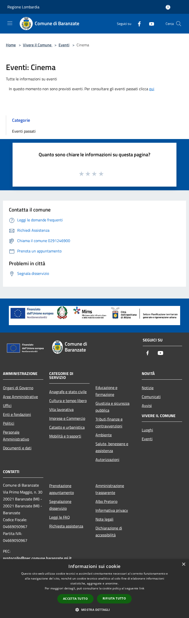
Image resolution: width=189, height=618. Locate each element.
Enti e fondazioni (17, 414)
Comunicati (151, 397)
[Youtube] (150, 23)
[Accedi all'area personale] (168, 7)
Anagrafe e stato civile (68, 392)
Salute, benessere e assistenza (111, 447)
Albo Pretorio (106, 501)
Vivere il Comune (37, 45)
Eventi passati (24, 131)
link (141, 588)
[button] (94, 609)
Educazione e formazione (106, 391)
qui (151, 89)
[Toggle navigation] (10, 23)
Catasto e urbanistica (67, 427)
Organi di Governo (18, 388)
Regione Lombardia (23, 7)
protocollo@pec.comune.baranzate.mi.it (37, 558)
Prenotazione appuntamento (61, 489)
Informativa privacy (111, 510)
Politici (8, 423)
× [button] (183, 564)
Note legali (104, 519)
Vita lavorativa (61, 409)
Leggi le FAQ (59, 517)
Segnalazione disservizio (60, 504)
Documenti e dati (17, 448)
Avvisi (147, 405)
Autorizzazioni (107, 459)
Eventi (64, 45)
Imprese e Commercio (67, 418)
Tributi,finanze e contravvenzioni (109, 422)
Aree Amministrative (20, 397)
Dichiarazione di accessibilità (108, 531)
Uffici (7, 405)
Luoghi (147, 430)
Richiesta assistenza (66, 526)
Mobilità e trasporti (65, 436)
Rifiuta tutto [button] (114, 598)
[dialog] (94, 588)
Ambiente (103, 435)
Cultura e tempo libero (68, 401)
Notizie (148, 388)
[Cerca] (179, 24)
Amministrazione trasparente (109, 489)
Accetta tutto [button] (75, 599)
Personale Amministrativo (16, 435)
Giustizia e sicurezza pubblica (112, 406)
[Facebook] (137, 23)
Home (11, 45)
